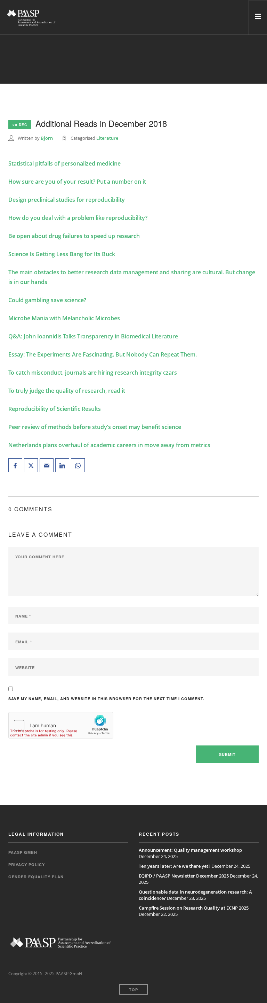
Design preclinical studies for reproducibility (66, 200)
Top (133, 989)
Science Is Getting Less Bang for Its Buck (61, 254)
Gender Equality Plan (36, 876)
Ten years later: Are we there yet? (174, 866)
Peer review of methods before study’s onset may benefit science (94, 427)
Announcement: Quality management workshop (190, 850)
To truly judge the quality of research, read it (66, 391)
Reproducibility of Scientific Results (54, 409)
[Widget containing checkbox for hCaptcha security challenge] (60, 725)
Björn (47, 138)
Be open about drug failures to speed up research (74, 236)
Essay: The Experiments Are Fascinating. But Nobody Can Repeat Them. (102, 354)
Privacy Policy (26, 864)
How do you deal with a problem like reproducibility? (77, 218)
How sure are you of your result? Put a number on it (77, 181)
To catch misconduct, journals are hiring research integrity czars (92, 372)
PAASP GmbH (22, 852)
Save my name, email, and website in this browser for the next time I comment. (106, 698)
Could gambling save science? (47, 300)
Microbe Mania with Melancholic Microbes (64, 318)
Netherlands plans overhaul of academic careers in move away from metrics (109, 445)
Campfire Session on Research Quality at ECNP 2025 (194, 908)
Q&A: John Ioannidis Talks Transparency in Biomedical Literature (93, 336)
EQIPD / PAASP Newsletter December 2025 (184, 876)
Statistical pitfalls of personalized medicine (64, 163)
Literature (107, 138)
